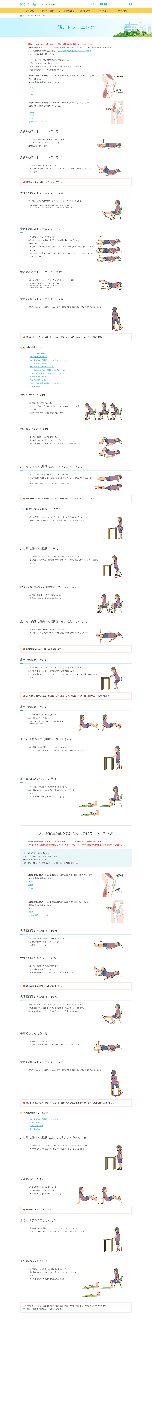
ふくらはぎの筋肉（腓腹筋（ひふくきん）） (46, 383)
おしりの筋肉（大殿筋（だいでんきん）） (46, 1119)
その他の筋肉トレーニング (38, 122)
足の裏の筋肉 (35, 386)
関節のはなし (30, 11)
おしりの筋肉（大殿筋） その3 (42, 367)
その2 (32, 91)
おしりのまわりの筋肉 (38, 357)
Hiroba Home (21, 16)
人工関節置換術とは (66, 11)
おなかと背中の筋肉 (37, 353)
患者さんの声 (85, 11)
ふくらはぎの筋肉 (36, 1126)
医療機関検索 (122, 11)
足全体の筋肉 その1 (38, 377)
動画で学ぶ (104, 11)
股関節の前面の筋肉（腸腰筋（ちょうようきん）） (49, 370)
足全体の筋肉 (35, 1122)
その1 (32, 88)
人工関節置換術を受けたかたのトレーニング (74, 51)
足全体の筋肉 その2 (38, 380)
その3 (32, 94)
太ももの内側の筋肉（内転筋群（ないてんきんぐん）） (50, 373)
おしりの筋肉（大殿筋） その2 (42, 363)
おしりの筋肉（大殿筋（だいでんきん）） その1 (48, 360)
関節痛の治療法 (48, 11)
